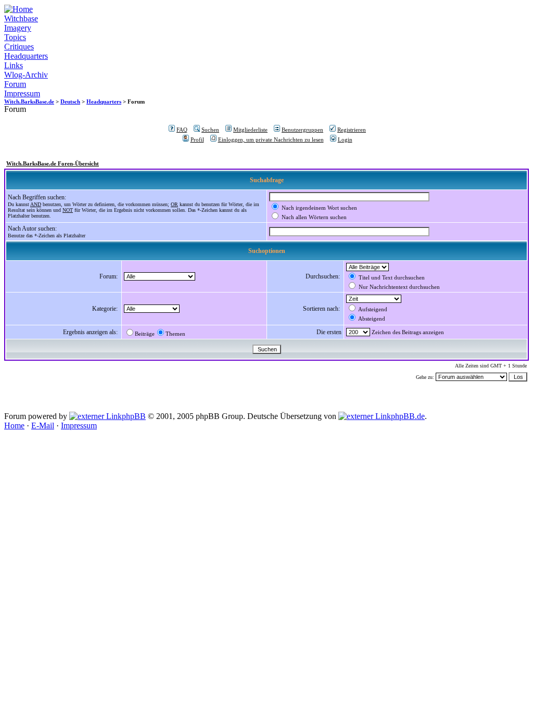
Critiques (19, 46)
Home (14, 425)
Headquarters (26, 56)
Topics (15, 37)
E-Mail (42, 425)
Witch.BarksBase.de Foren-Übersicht (52, 163)
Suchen (210, 129)
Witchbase (21, 18)
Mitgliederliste (250, 129)
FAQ (181, 129)
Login (345, 139)
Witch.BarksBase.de (29, 101)
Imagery (17, 27)
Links (13, 65)
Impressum (22, 93)
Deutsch (70, 101)
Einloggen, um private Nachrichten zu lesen (271, 139)
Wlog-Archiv (26, 74)
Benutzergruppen (302, 129)
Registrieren (351, 129)
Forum (15, 84)
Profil (197, 139)
